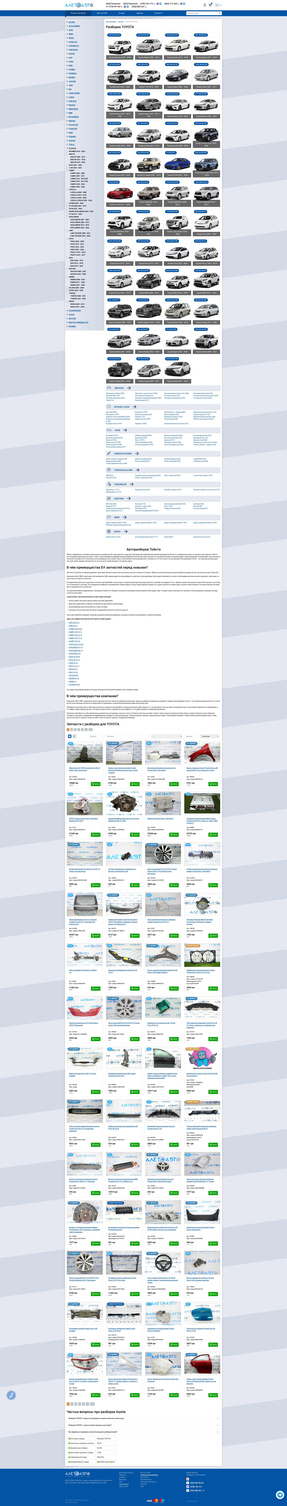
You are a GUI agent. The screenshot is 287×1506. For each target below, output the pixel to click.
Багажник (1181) (141, 412)
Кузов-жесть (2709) (113, 442)
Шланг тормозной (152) (143, 478)
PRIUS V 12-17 (74, 666)
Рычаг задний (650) (142, 461)
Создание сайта (192, 1501)
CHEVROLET (74, 46)
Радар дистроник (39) (172, 508)
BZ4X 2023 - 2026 (75, 165)
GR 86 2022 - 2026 (75, 209)
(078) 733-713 (146, 3)
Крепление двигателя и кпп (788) (176, 393)
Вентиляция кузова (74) (173, 438)
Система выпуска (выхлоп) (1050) (205, 396)
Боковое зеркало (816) (114, 438)
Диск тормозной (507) (172, 475)
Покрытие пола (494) (142, 419)
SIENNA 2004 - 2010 (77, 279)
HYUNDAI (72, 73)
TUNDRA (72, 293)
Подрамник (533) (199, 459)
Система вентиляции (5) (144, 396)
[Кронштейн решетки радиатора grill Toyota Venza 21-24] (163, 1111)
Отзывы (122, 13)
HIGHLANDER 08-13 (76, 650)
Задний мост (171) (113, 490)
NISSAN (72, 121)
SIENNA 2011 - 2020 (77, 282)
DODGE (72, 54)
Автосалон (144, 1477)
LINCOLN (72, 101)
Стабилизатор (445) (200, 461)
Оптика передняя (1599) (144, 445)
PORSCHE (73, 129)
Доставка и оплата (126, 1473)
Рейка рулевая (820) (113, 461)
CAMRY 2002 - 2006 (77, 173)
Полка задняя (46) (171, 419)
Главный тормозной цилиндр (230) (148, 475)
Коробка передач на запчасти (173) (206, 490)
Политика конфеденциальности (77, 1500)
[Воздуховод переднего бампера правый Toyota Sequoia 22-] (124, 1212)
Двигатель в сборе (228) (115, 393)
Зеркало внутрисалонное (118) (204, 412)
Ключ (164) (168, 506)
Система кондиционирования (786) (148, 398)
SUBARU (72, 137)
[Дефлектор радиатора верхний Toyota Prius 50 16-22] (124, 1111)
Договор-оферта (71, 1502)
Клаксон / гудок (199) (143, 506)
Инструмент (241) (112, 414)
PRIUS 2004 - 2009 (77, 241)
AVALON (72, 154)
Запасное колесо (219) (201, 537)
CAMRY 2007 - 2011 (77, 176)
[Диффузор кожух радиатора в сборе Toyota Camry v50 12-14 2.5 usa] (202, 955)
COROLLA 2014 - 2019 (78, 195)
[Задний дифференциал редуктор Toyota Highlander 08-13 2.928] (124, 803)
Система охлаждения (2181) (174, 398)
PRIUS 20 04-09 (74, 657)
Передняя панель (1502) (173, 417)
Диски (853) (168, 537)
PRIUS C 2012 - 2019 (77, 252)
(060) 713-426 (171, 3)
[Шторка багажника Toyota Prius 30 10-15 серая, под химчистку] (85, 854)
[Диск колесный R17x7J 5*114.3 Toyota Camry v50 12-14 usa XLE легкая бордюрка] (163, 854)
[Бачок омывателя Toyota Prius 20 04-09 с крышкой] (163, 1364)
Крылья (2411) (169, 440)
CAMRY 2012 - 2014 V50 (79, 179)
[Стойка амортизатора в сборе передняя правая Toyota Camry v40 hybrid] (202, 854)
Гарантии (139, 13)
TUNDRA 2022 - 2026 (78, 299)
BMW (71, 34)
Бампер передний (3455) (173, 435)
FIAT (71, 58)
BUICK (71, 38)
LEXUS (71, 97)
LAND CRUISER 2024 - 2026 (80, 236)
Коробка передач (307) (172, 490)
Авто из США (102, 13)
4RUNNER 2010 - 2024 (77, 151)
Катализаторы (145, 1479)
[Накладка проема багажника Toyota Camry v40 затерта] (202, 1212)
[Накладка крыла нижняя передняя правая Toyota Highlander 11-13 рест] (202, 1164)
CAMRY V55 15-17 (75, 638)
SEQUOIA (72, 269)
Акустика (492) (111, 412)
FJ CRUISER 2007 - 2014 (77, 206)
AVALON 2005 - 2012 (77, 157)
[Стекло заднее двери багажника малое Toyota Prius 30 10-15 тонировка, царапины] (85, 1111)
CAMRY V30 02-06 (75, 629)
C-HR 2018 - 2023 (75, 168)
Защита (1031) (111, 440)
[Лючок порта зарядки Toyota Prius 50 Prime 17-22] (202, 1313)
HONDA (72, 69)
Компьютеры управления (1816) (118, 508)
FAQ (120, 1482)
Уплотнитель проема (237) (116, 447)
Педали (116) (140, 417)
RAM (71, 133)
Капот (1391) (140, 440)
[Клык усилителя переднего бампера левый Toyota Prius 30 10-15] (163, 904)
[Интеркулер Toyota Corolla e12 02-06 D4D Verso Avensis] (202, 1058)
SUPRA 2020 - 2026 (76, 290)
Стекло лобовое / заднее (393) (204, 445)
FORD (71, 62)
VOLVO (71, 315)
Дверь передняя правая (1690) (205, 523)
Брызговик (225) (141, 438)
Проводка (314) (141, 508)
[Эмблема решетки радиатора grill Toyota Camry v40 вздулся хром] (163, 1164)
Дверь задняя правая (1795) (146, 523)
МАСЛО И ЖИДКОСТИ (78, 322)
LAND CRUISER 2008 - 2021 (80, 233)
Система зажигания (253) (115, 398)
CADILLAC (73, 42)
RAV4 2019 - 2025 (76, 266)
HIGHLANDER (74, 217)
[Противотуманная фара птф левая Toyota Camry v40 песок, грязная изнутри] (202, 904)
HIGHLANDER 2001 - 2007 (79, 220)
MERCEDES (73, 109)
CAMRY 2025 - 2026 (77, 187)
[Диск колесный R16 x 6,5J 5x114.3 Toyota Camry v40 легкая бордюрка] (124, 1008)
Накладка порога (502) (172, 442)
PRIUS (71, 239)
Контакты (158, 13)
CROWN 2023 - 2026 (76, 203)
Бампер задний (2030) (143, 435)
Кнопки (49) (197, 506)
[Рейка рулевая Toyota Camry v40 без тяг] (85, 955)
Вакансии (122, 1479)
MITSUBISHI (74, 117)
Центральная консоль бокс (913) (176, 423)
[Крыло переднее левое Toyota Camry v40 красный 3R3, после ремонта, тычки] (202, 753)
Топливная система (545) (202, 398)
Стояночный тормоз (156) (202, 475)
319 (91, 729)
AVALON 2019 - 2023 (77, 162)
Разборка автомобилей (149, 1475)
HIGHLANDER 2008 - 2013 (79, 222)
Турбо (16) (110, 400)
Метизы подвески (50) (143, 459)
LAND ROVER (74, 93)
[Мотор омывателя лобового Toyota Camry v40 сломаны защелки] (202, 1263)
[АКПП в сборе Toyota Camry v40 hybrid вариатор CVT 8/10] (85, 803)
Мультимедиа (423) (171, 414)
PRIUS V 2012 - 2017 (77, 255)
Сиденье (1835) (141, 423)
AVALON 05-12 (74, 623)
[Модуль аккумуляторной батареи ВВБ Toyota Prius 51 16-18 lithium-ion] (124, 1164)
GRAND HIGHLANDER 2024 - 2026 (81, 211)
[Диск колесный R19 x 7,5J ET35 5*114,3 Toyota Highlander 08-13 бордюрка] (85, 1263)
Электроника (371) (142, 400)
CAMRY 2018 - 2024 (77, 184)
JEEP (71, 85)
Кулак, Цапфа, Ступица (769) (116, 459)
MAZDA (72, 105)
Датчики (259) (198, 504)
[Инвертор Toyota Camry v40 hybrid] (163, 803)
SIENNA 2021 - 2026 (77, 285)
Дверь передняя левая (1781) (175, 523)
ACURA (72, 22)
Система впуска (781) (172, 396)
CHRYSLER (73, 50)
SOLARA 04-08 (74, 684)
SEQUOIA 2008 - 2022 (78, 271)
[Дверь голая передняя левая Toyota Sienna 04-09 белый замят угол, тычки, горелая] (124, 753)
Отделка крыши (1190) (201, 414)
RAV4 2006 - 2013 (76, 260)
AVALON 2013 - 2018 (77, 159)
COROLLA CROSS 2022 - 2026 (81, 200)
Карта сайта (123, 1486)
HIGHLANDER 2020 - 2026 (79, 228)
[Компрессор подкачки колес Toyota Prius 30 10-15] (163, 1008)
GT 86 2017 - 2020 (75, 214)
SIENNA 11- (73, 681)
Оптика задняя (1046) (114, 445)
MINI (70, 113)
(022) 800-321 (138, 6)
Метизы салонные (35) (143, 414)
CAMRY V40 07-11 (75, 632)
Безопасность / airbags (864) (174, 412)
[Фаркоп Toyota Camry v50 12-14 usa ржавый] (85, 1058)
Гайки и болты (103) (113, 537)
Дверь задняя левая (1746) (116, 523)
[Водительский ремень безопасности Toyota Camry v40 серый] (163, 753)
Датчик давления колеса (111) (146, 537)
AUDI (71, 30)
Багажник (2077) (112, 435)
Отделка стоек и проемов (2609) (118, 417)
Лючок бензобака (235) (143, 442)
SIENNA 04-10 (74, 678)
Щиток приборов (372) (114, 511)
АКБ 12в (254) (111, 504)
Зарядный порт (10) (200, 438)
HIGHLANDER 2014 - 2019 (79, 225)
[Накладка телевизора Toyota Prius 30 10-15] (124, 955)
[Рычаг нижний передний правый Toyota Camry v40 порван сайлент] (163, 955)
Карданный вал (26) (142, 490)
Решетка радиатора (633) (173, 445)
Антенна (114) (140, 504)
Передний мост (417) (113, 492)
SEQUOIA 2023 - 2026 (78, 274)
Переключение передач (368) (204, 417)
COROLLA (72, 189)
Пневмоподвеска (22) (172, 459)
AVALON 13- (73, 626)
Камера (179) (111, 506)
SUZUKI (72, 141)
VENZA (71, 301)
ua (220, 5)
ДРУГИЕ (72, 318)
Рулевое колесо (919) (114, 423)
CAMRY (71, 170)
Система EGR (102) (113, 396)
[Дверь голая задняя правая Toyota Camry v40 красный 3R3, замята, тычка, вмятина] (202, 1364)
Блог (142, 1486)
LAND (71, 230)
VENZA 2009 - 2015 (77, 304)
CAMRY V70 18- (74, 641)
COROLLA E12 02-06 (76, 644)
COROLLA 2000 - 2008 (78, 192)
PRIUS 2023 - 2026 (77, 249)
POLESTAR (73, 125)
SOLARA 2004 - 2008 (76, 288)
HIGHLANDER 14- (75, 654)
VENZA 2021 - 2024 (77, 307)
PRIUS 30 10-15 (74, 660)
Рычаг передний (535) (172, 461)
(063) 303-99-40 (196, 1483)
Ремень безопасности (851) (203, 419)
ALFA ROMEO (74, 26)
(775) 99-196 (115, 6)
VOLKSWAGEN (75, 311)
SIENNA (71, 277)
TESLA (71, 145)
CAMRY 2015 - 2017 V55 (79, 181)
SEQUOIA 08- (73, 675)
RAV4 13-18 (73, 672)
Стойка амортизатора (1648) (116, 463)
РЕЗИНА (72, 326)
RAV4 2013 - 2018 (76, 263)
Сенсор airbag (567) (200, 508)
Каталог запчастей (78, 13)
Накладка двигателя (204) (203, 393)
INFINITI (72, 77)
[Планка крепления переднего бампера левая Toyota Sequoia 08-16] (202, 1111)
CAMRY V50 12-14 (75, 635)
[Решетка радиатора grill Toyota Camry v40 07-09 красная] (85, 1008)
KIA (70, 89)
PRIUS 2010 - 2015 (77, 244)
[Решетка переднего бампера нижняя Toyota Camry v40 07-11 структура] (85, 1164)
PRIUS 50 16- (73, 663)
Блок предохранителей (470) (175, 504)
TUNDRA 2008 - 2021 (78, 296)
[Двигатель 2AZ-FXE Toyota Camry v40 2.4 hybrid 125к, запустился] (85, 753)
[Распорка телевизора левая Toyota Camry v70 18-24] (124, 1313)
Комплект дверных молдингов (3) (118, 525)
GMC (71, 66)
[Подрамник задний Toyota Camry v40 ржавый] (85, 1313)
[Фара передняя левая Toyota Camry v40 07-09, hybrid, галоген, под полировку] (163, 1212)
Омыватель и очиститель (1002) (205, 442)
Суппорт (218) (111, 478)
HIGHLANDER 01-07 (76, 647)
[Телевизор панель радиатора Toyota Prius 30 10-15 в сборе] (124, 1263)
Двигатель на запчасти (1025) (146, 393)
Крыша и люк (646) (200, 440)
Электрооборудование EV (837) (147, 511)
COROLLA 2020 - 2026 (78, 198)
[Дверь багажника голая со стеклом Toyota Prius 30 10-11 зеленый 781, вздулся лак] (85, 904)
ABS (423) (109, 475)
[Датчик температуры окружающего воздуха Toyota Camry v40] (124, 854)
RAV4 (71, 258)
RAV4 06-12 (73, 669)
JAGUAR (72, 81)
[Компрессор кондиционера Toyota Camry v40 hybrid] (163, 1313)
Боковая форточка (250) (202, 435)
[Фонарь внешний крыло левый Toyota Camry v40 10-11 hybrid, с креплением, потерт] (85, 1364)
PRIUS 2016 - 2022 (77, 247)
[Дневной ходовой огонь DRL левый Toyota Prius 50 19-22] (124, 1058)
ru (217, 5)
